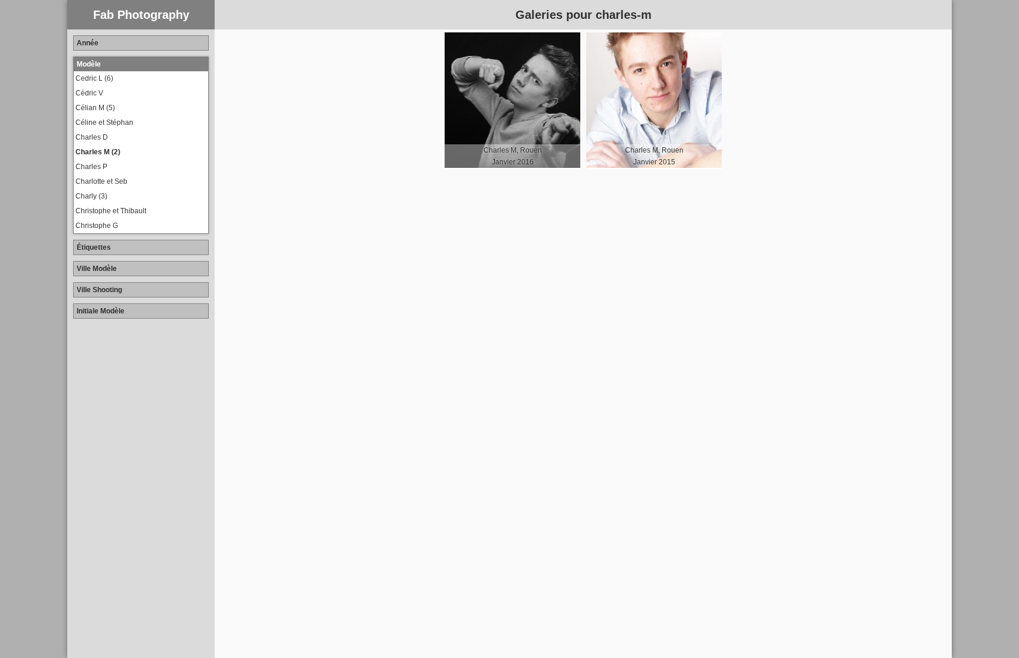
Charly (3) (91, 196)
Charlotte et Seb (101, 181)
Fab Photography (141, 14)
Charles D (91, 137)
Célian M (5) (95, 108)
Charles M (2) (97, 152)
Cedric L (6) (94, 78)
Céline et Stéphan (104, 122)
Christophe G (96, 225)
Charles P (91, 167)
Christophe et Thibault (110, 211)
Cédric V (89, 93)
